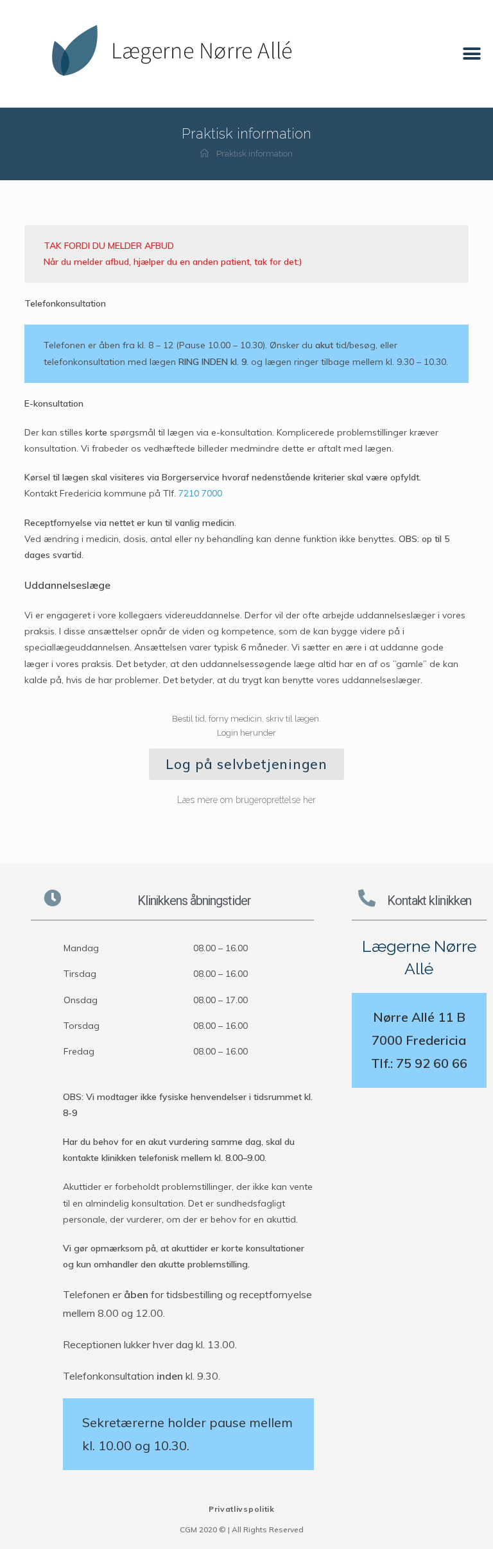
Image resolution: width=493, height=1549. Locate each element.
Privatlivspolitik (242, 1509)
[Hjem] (204, 153)
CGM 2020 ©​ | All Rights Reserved (242, 1529)
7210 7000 (200, 493)
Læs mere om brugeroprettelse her (246, 800)
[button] (472, 53)
